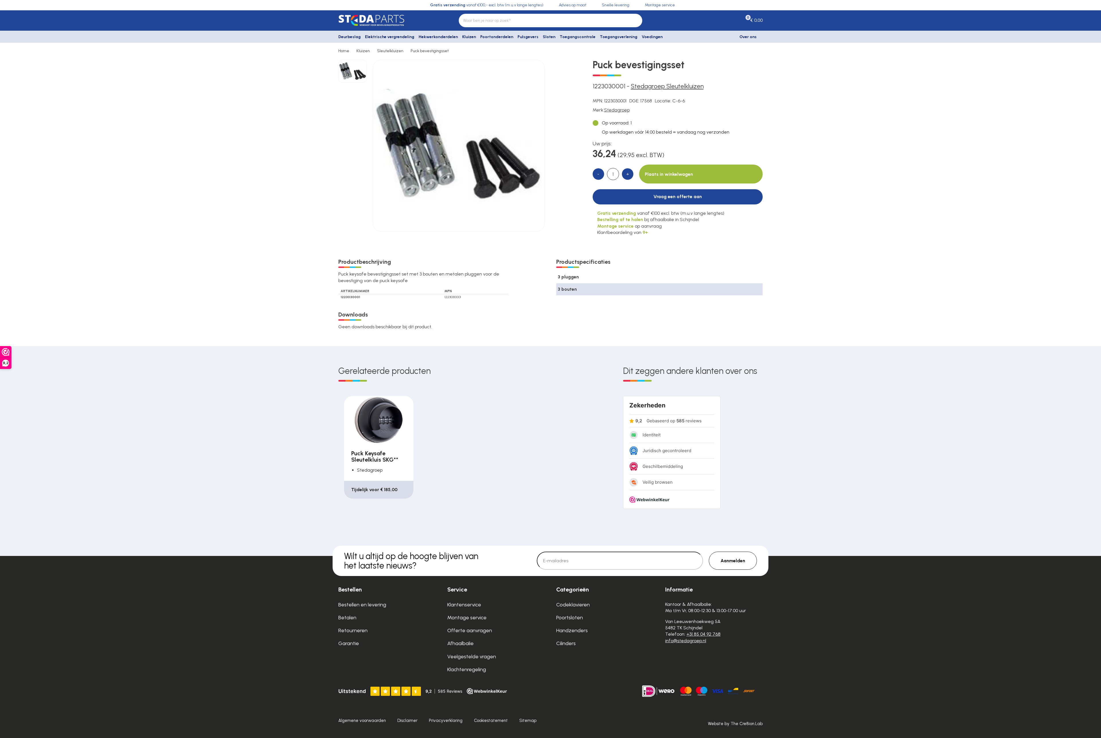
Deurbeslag (349, 36)
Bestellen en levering (362, 605)
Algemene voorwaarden (362, 720)
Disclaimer (407, 720)
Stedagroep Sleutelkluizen (667, 86)
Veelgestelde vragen (471, 656)
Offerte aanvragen (469, 630)
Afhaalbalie (460, 643)
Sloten (549, 36)
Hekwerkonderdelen (438, 36)
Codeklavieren (573, 605)
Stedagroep (617, 110)
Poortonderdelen (496, 36)
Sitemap (527, 720)
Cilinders (566, 643)
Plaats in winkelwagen (669, 174)
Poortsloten (569, 617)
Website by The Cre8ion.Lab (735, 723)
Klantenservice (464, 605)
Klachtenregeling (466, 669)
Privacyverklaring (445, 720)
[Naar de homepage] (387, 20)
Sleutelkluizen (390, 50)
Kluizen (469, 36)
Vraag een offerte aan (677, 196)
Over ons (748, 36)
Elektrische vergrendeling (389, 36)
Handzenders (572, 630)
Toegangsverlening (618, 36)
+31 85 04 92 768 (703, 634)
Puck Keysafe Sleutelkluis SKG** (374, 456)
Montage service (467, 617)
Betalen (347, 617)
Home (343, 50)
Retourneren (353, 630)
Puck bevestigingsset (430, 50)
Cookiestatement (491, 720)
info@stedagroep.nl (685, 640)
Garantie (348, 643)
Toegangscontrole (578, 36)
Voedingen (652, 36)
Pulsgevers (528, 36)
